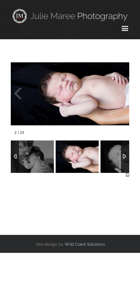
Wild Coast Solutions (85, 244)
